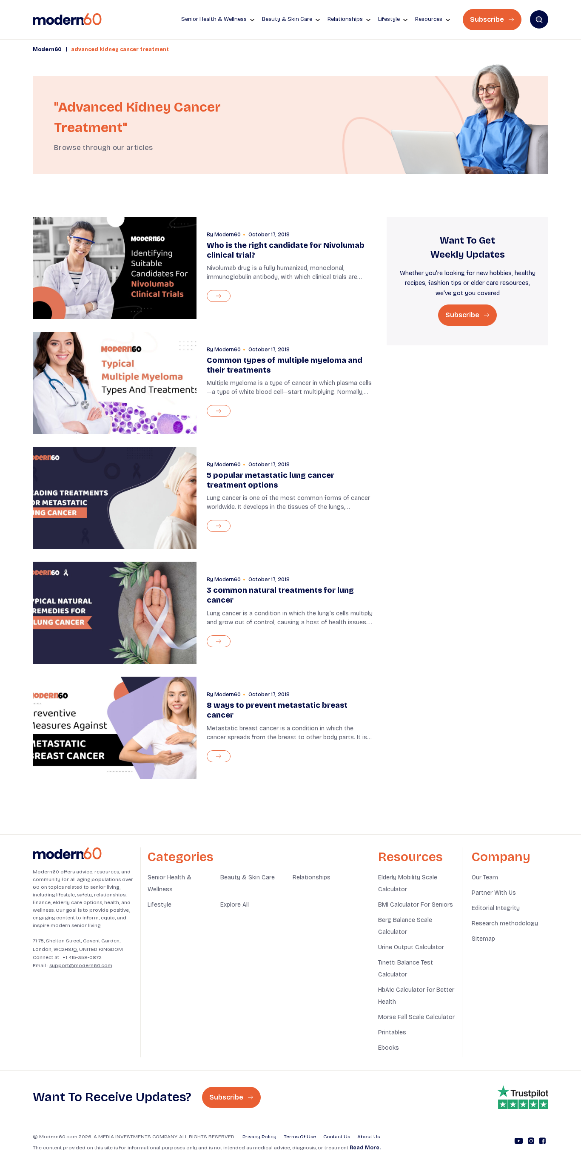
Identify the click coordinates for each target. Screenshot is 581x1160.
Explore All (234, 904)
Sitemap (483, 938)
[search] (539, 19)
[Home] (67, 853)
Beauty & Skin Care (247, 877)
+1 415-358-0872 (82, 957)
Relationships (311, 877)
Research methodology (505, 923)
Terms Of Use (300, 1137)
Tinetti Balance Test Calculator (405, 968)
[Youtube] (518, 1142)
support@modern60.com (80, 965)
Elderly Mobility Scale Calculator (407, 883)
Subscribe (488, 19)
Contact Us (336, 1137)
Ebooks (388, 1047)
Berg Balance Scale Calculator (405, 926)
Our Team (485, 877)
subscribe (463, 315)
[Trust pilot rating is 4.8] (522, 1097)
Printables (392, 1032)
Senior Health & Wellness (169, 883)
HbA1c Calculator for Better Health (416, 995)
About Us (368, 1137)
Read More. (365, 1148)
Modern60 (47, 49)
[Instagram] (531, 1142)
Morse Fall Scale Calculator (416, 1017)
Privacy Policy (259, 1137)
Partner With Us (494, 892)
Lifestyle (159, 904)
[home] (67, 19)
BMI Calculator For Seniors (415, 904)
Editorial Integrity (496, 908)
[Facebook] (542, 1142)
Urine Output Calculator (411, 947)
